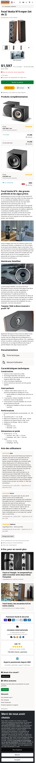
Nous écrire (5, 676)
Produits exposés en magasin (9, 705)
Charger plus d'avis (7, 536)
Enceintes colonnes (10, 6)
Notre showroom (6, 702)
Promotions (4, 709)
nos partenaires (10, 724)
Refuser (17, 755)
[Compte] (26, 2)
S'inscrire (5, 689)
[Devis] (23, 2)
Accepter (17, 760)
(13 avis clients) (12, 17)
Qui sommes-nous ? (7, 697)
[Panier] (29, 2)
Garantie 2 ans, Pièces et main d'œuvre (14, 92)
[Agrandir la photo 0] (17, 32)
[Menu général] (33, 2)
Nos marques (5, 700)
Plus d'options (17, 750)
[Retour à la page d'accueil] (5, 2)
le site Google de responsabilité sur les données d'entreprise (16, 741)
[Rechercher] (20, 2)
